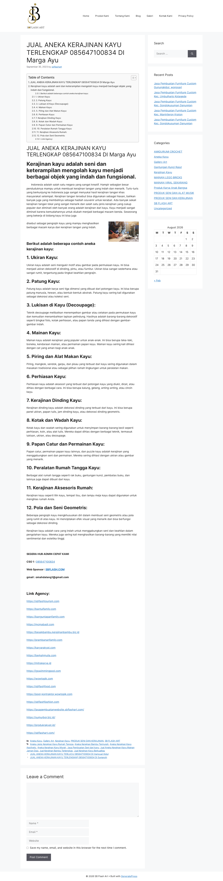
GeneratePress (129, 876)
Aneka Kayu (36, 741)
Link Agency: (47, 139)
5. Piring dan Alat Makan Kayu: (51, 111)
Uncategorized (163, 208)
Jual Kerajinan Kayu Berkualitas (89, 750)
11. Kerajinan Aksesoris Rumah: (52, 132)
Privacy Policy (185, 15)
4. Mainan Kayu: (44, 107)
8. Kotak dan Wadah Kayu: (49, 121)
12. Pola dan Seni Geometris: (51, 135)
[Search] (192, 53)
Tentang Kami (122, 15)
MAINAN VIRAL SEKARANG (171, 182)
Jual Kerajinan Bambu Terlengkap (56, 750)
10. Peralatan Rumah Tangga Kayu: (54, 128)
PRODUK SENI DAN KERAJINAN (87, 741)
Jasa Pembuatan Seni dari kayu (83, 747)
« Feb (157, 280)
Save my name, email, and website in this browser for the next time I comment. (78, 847)
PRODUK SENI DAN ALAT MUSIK (174, 192)
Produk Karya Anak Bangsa (170, 187)
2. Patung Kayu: (44, 100)
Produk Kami (102, 15)
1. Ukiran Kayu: (42, 96)
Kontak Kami (165, 15)
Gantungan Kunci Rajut (168, 167)
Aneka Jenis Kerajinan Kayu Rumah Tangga (51, 744)
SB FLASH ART (112, 741)
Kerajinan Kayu (62, 741)
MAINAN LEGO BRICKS (168, 177)
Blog (138, 15)
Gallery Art (48, 741)
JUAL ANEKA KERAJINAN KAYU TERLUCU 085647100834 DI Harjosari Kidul (69, 754)
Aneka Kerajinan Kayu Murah (51, 747)
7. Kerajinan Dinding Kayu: (48, 118)
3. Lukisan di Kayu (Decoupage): (52, 104)
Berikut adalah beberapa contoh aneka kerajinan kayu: (64, 93)
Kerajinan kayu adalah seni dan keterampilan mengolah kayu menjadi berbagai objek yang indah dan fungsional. (81, 88)
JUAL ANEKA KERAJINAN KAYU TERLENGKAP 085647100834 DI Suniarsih (68, 757)
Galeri (150, 15)
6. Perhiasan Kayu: (45, 114)
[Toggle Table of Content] (132, 77)
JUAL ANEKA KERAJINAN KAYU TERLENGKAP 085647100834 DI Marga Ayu (72, 82)
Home (86, 15)
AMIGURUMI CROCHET (168, 151)
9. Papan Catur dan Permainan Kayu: (54, 125)
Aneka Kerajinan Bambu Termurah (92, 744)
